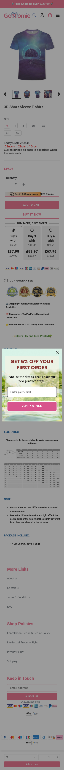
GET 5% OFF (32, 406)
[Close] (57, 353)
